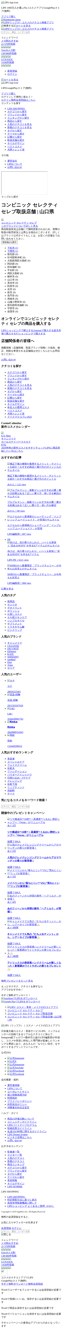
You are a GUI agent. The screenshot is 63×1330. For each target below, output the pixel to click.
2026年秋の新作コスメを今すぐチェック (23, 447)
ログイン (12, 74)
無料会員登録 (35, 1284)
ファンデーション (17, 771)
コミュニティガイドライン (22, 1122)
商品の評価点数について (20, 1118)
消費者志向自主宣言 (18, 1107)
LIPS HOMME (14, 1186)
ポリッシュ (13, 611)
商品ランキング (15, 1164)
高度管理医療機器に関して (22, 1203)
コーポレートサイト (18, 1091)
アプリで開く (8, 16)
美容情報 (12, 1180)
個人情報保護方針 (17, 1095)
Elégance (11, 651)
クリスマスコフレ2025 (19, 417)
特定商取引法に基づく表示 (22, 1199)
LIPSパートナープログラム (22, 1125)
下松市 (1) (12, 248)
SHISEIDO (13, 657)
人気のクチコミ (15, 1158)
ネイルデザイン (15, 143)
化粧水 (11, 768)
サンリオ (12, 604)
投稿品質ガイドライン (19, 1128)
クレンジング (14, 781)
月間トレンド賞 (15, 149)
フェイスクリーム (17, 765)
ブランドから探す (17, 114)
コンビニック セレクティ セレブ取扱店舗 (30, 1013)
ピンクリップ (14, 630)
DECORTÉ (13, 648)
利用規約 (12, 1098)
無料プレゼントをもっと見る (17, 981)
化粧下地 (12, 784)
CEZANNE (13, 646)
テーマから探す (15, 133)
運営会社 (12, 161)
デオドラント (14, 607)
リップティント (15, 787)
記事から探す (14, 137)
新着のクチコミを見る (19, 127)
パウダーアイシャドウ (19, 774)
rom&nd (11, 659)
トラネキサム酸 (15, 627)
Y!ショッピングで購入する (30, 333)
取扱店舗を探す (15, 140)
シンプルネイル (15, 620)
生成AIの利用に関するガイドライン (27, 1131)
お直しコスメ (14, 614)
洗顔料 (11, 790)
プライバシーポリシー (19, 1101)
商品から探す (14, 121)
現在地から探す (9, 242)
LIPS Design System (17, 1134)
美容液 (11, 758)
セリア (11, 668)
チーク (11, 793)
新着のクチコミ (15, 1161)
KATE (10, 654)
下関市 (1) (12, 251)
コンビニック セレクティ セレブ (25, 1010)
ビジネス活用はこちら (19, 1137)
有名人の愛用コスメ (18, 407)
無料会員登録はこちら (23, 100)
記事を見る (7, 588)
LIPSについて (14, 164)
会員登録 (6, 1228)
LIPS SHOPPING (16, 108)
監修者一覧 (13, 1151)
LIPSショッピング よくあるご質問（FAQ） (31, 1206)
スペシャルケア (15, 762)
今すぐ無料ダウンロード (14, 1284)
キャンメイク (14, 643)
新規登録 (12, 71)
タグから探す (14, 130)
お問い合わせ (14, 167)
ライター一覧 (14, 1155)
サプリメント (14, 623)
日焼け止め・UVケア (19, 778)
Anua (10, 665)
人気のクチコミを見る (19, 124)
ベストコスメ (14, 146)
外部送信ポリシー (17, 1104)
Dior (9, 662)
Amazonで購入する (43, 330)
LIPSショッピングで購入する (17, 330)
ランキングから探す (18, 118)
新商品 (11, 601)
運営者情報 (13, 1085)
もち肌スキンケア (17, 617)
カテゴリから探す (17, 111)
